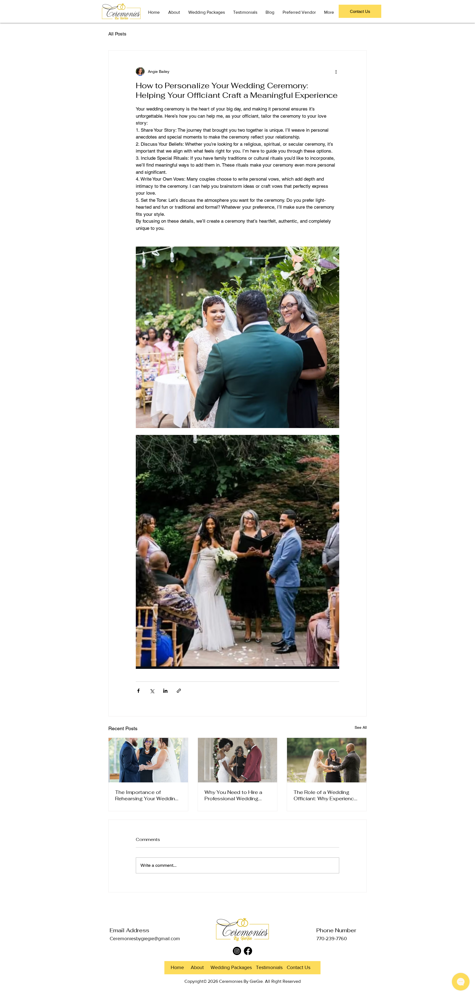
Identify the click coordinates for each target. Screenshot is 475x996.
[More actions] (336, 71)
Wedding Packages (231, 967)
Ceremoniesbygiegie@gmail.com (145, 938)
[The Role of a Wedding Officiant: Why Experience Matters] (326, 760)
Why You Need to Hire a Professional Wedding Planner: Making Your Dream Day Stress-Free (233, 795)
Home (177, 967)
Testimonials (269, 967)
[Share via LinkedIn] (165, 690)
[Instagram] (237, 951)
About (197, 967)
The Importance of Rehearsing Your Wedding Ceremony (146, 795)
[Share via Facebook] (138, 690)
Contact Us (299, 967)
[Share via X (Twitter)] (151, 690)
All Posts (117, 34)
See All (361, 727)
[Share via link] (178, 690)
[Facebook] (248, 951)
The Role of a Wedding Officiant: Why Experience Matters (325, 795)
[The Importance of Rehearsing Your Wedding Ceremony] (148, 760)
